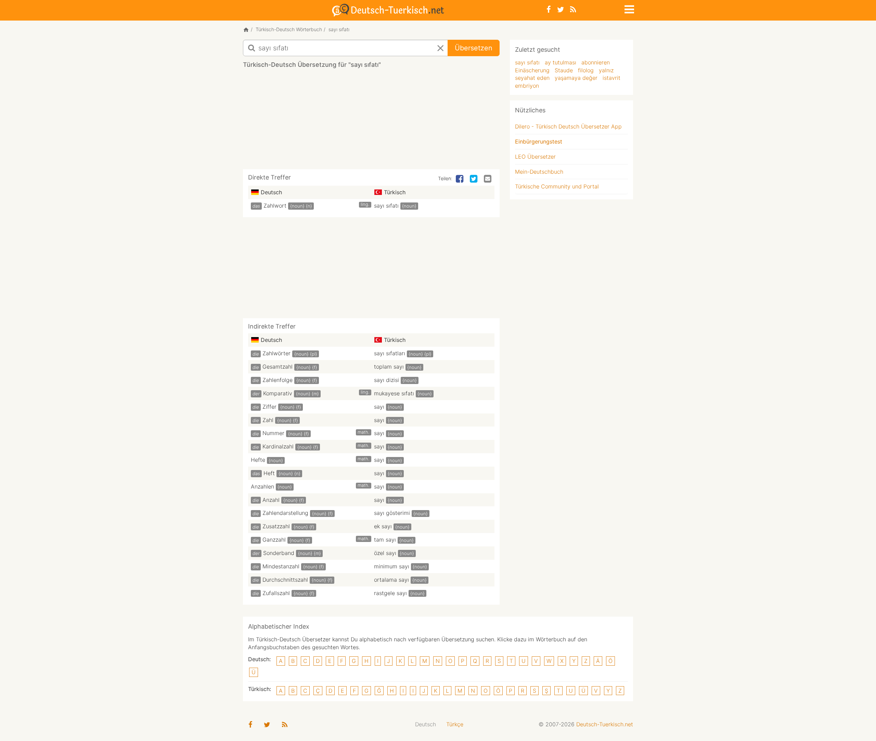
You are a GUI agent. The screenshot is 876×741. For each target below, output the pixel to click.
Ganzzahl (274, 539)
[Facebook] (548, 9)
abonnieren (595, 62)
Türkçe (454, 724)
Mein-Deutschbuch (539, 171)
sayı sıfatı (386, 205)
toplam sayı (389, 366)
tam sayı (385, 539)
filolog (586, 70)
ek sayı (383, 526)
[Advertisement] (371, 121)
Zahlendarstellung (285, 512)
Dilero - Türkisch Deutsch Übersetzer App (568, 126)
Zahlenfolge (277, 379)
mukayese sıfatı (394, 393)
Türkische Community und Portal (557, 186)
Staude (564, 70)
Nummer (273, 433)
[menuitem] (425, 724)
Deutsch (425, 724)
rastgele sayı (390, 593)
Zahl (267, 420)
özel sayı (385, 552)
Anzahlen (262, 486)
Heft (269, 473)
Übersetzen (473, 48)
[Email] (488, 179)
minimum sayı (391, 566)
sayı (379, 406)
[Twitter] (560, 9)
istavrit (611, 77)
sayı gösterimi (392, 512)
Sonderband (278, 552)
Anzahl (271, 499)
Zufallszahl (276, 593)
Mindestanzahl (280, 566)
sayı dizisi (386, 379)
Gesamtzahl (277, 366)
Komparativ (277, 393)
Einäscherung (532, 70)
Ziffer (269, 406)
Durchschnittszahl (285, 579)
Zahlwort (274, 205)
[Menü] (628, 8)
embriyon (527, 85)
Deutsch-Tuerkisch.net (604, 724)
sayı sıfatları (389, 353)
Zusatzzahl (276, 526)
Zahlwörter (276, 353)
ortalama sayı (391, 579)
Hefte (258, 459)
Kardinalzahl (278, 446)
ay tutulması (560, 62)
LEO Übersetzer (535, 156)
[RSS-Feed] (573, 9)
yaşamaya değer (576, 77)
